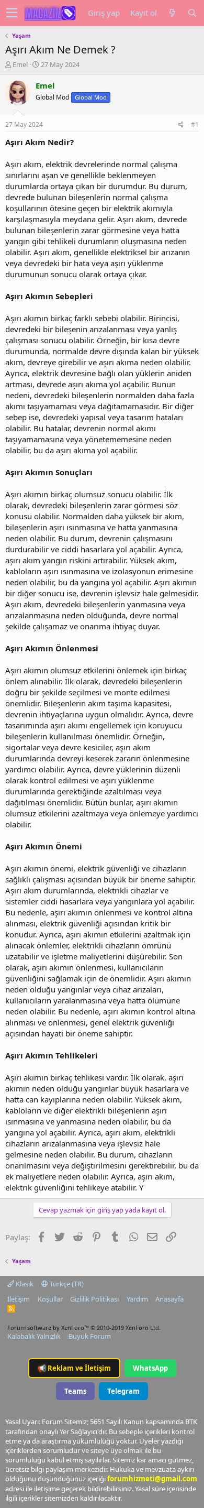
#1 (195, 124)
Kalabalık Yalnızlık (34, 1336)
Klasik (23, 1283)
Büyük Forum (90, 1336)
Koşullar (50, 1299)
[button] (11, 13)
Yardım (137, 1299)
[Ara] (192, 13)
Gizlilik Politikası (94, 1299)
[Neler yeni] (172, 13)
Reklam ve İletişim (74, 1368)
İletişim (18, 1299)
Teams (75, 1391)
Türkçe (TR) (66, 1283)
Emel (20, 64)
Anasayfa (169, 1299)
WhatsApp (150, 1368)
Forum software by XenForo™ (84, 1327)
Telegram (123, 1391)
